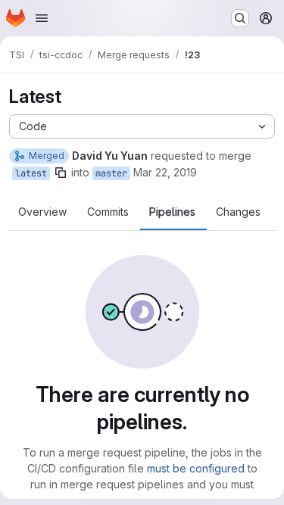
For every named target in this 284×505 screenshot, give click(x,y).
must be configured (196, 468)
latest (31, 173)
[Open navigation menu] (42, 18)
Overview (42, 212)
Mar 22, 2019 (165, 172)
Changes (238, 212)
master (111, 173)
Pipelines (172, 212)
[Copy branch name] (60, 173)
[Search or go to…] (240, 18)
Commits (108, 212)
